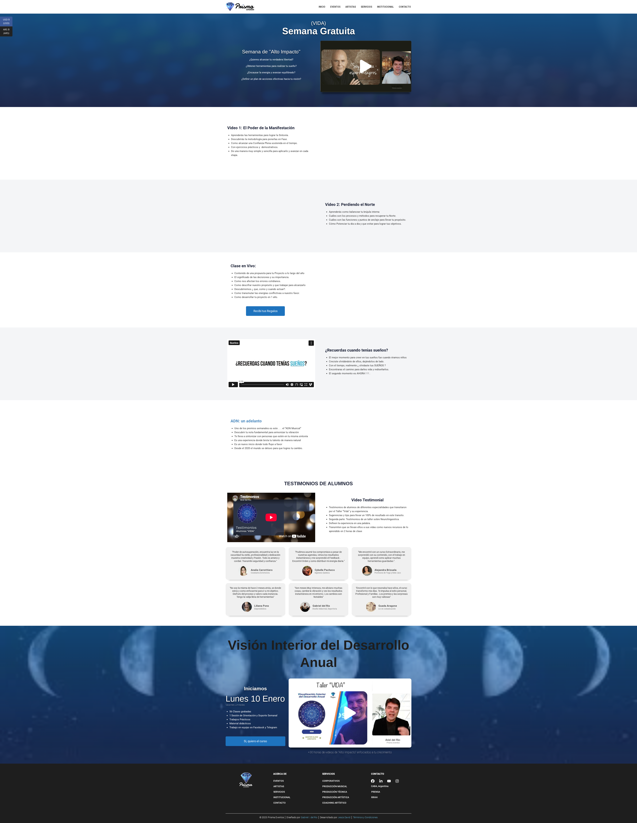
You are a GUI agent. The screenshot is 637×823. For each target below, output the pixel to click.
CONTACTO (377, 773)
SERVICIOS (328, 773)
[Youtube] (389, 781)
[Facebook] (372, 781)
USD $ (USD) (7, 21)
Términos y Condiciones (365, 817)
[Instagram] (397, 781)
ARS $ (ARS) (7, 31)
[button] (365, 66)
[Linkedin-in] (381, 781)
